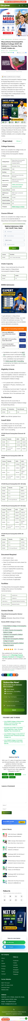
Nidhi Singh (10, 52)
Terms (3, 971)
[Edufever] (6, 5)
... (24, 774)
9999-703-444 (5, 1019)
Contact (3, 974)
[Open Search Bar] (22, 6)
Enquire (22, 822)
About (3, 958)
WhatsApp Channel (17, 655)
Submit (14, 248)
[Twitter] (5, 675)
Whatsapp (16, 972)
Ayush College (8, 39)
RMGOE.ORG (4, 989)
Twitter (15, 963)
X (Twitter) (5, 777)
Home (2, 39)
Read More (12, 670)
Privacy (3, 968)
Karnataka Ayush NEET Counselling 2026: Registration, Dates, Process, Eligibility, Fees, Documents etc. (13, 729)
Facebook (11, 657)
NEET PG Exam (5, 983)
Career (3, 963)
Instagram (20, 657)
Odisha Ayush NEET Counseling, (14, 361)
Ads (2, 961)
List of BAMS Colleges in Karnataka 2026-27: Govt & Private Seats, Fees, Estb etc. (13, 741)
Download (22, 334)
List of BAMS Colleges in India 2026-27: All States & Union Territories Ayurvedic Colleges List (14, 735)
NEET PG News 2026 (7, 985)
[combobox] (4, 705)
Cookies (3, 966)
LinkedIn (5, 774)
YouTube (11, 774)
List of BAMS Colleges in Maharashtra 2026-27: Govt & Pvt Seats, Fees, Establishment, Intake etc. (14, 723)
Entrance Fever (5, 987)
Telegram (5, 657)
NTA (24, 354)
